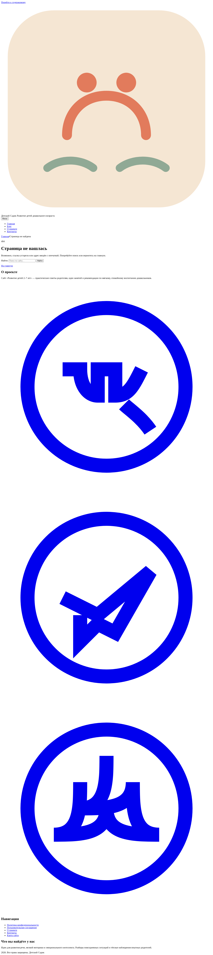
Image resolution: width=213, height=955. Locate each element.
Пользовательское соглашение (22, 927)
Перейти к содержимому (13, 2)
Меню (4, 219)
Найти (39, 261)
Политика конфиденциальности (23, 925)
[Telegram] (106, 702)
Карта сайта (13, 935)
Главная (11, 223)
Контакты (12, 231)
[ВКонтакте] (106, 491)
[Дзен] (106, 912)
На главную (7, 266)
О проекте (12, 229)
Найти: (4, 260)
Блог (9, 226)
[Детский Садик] (106, 213)
